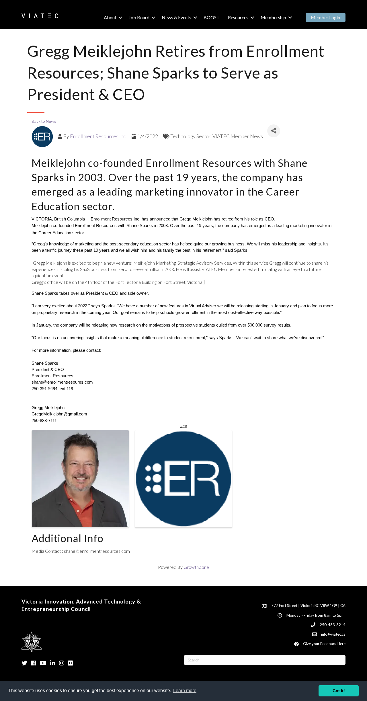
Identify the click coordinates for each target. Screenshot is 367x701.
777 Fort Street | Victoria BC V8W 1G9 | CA (308, 605)
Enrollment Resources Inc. (98, 136)
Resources (238, 17)
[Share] (273, 130)
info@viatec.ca (333, 634)
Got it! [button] (339, 690)
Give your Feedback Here (324, 643)
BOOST (212, 17)
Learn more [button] (184, 690)
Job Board (139, 17)
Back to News (44, 121)
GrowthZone (196, 567)
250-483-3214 (332, 624)
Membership (273, 17)
